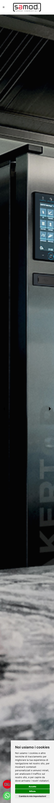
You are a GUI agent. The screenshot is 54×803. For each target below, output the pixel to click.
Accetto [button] (32, 786)
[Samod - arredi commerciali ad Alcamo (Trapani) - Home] (27, 7)
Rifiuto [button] (32, 791)
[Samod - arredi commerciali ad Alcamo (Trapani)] (7, 796)
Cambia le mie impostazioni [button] (32, 796)
